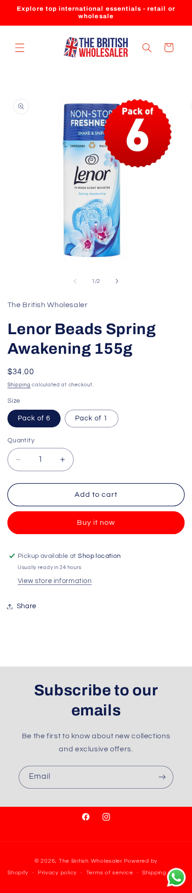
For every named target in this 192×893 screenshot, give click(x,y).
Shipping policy (163, 872)
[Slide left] (75, 281)
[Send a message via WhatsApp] (176, 877)
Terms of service (109, 872)
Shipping (19, 384)
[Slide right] (117, 281)
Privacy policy (57, 872)
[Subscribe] (162, 777)
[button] (19, 47)
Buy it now (96, 522)
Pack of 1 (91, 418)
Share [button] (26, 606)
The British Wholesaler (91, 861)
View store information (55, 580)
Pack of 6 (34, 418)
